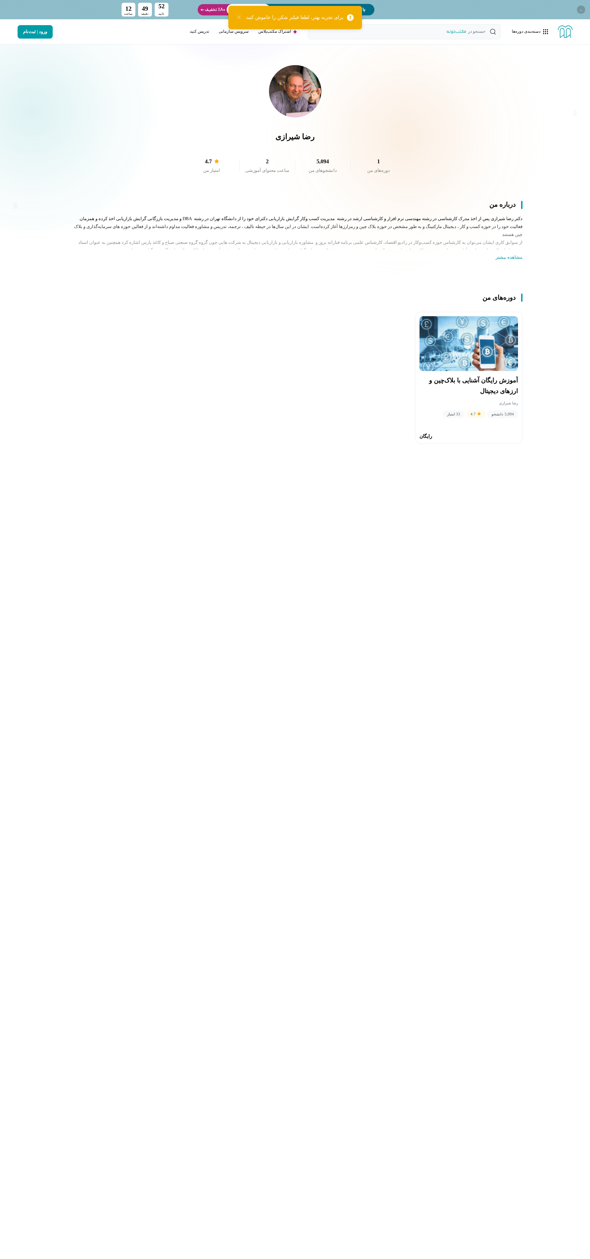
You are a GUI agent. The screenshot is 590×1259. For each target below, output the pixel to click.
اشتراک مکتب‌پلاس (274, 31)
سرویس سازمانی (234, 31)
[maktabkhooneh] (565, 31)
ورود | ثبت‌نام (35, 31)
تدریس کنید (199, 31)
